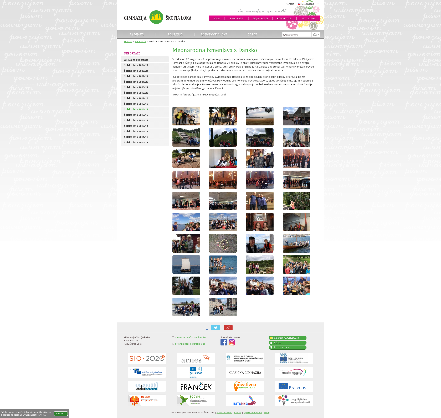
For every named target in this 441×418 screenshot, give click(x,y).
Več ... (43, 415)
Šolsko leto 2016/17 (136, 109)
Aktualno (308, 18)
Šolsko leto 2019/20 (136, 92)
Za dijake (136, 34)
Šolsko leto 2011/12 (136, 137)
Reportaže (284, 18)
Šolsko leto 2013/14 (136, 126)
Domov (128, 41)
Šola (216, 18)
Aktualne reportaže (136, 59)
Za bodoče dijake (214, 34)
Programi (236, 18)
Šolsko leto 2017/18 (136, 103)
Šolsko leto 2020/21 (136, 87)
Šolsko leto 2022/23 (136, 76)
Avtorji (267, 412)
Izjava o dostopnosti (253, 412)
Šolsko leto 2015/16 (136, 114)
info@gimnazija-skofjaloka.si (190, 343)
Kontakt (290, 3)
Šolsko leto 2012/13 (136, 131)
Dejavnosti (260, 18)
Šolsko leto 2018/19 (136, 98)
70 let (252, 34)
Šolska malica (281, 347)
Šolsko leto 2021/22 (136, 81)
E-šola (277, 342)
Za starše (175, 34)
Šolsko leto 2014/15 (136, 120)
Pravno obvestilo (224, 412)
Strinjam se (61, 413)
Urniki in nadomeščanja (286, 338)
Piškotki (237, 412)
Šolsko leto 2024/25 (136, 65)
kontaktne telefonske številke (190, 337)
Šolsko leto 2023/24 (136, 70)
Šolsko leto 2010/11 (136, 142)
